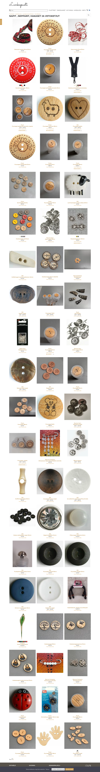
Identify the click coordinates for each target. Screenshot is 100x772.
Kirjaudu (77, 10)
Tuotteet (52, 10)
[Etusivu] (18, 7)
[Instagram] (89, 766)
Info (84, 10)
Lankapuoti (18, 14)
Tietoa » (47, 769)
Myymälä (69, 10)
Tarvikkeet (38, 14)
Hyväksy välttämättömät (58, 769)
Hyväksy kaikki (69, 769)
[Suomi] (90, 10)
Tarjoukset (61, 10)
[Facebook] (86, 766)
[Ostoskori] (87, 10)
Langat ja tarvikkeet (28, 14)
